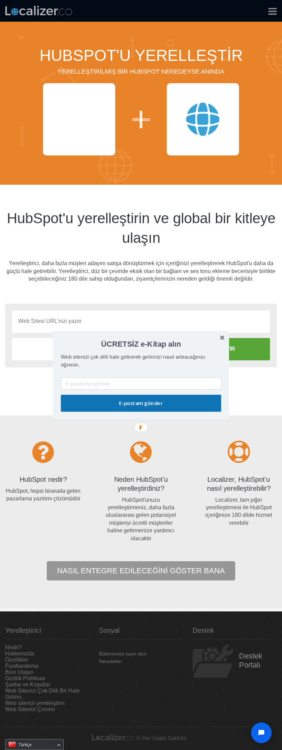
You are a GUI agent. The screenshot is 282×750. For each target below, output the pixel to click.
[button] (141, 343)
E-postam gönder (141, 403)
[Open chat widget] (261, 732)
